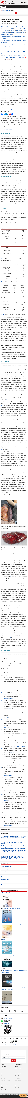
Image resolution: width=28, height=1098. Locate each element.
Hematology (9, 109)
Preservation (17, 1084)
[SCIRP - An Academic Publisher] (9, 2)
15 (19, 612)
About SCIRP (19, 1064)
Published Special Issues (7, 869)
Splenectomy (4, 109)
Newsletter (3, 876)
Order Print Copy (5, 879)
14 (9, 605)
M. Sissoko (8, 26)
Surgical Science (4, 17)
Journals (8, 10)
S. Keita (7, 28)
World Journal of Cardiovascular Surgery (11, 908)
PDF (16, 57)
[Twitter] (2, 1010)
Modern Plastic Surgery (7, 892)
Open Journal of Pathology (8, 954)
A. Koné (12, 32)
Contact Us (4, 882)
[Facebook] (9, 1010)
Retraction (17, 1085)
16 (18, 630)
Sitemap (3, 1072)
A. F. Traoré (18, 30)
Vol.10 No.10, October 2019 (15, 17)
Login (3, 6)
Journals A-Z (3, 1066)
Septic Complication (17, 109)
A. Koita (2, 34)
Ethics (16, 1066)
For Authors (17, 1070)
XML (23, 57)
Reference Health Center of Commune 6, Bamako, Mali (13, 55)
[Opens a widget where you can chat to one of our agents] (23, 1095)
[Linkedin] (15, 1010)
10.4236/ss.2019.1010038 (9, 57)
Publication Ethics (19, 1082)
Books (2, 1070)
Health (3, 939)
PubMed (11, 698)
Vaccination (24, 109)
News (2, 1075)
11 (10, 576)
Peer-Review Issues (19, 1072)
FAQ (2, 884)
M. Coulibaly (22, 28)
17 (12, 637)
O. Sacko (3, 26)
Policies (17, 1078)
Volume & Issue (4, 1089)
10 (14, 470)
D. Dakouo (16, 28)
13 (7, 605)
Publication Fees (18, 1073)
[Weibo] (22, 1010)
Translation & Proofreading (7, 1085)
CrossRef (6, 698)
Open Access (18, 1080)
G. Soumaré (12, 30)
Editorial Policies (18, 1068)
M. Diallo (3, 32)
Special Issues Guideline (7, 871)
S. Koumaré (14, 26)
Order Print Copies (5, 1084)
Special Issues (18, 1075)
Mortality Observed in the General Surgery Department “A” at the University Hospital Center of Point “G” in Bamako (13, 842)
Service (3, 1078)
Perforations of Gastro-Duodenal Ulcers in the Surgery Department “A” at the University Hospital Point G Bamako (13, 837)
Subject (2, 1068)
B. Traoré (23, 32)
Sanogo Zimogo (8, 34)
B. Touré (24, 30)
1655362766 (6, 1023)
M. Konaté (8, 32)
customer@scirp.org (8, 1018)
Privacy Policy (18, 1087)
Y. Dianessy (17, 32)
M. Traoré (7, 30)
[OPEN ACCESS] (24, 2)
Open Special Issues (6, 866)
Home (3, 10)
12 (5, 605)
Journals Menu (5, 829)
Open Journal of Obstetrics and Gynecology (11, 924)
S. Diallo (11, 28)
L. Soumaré (20, 26)
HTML (19, 57)
